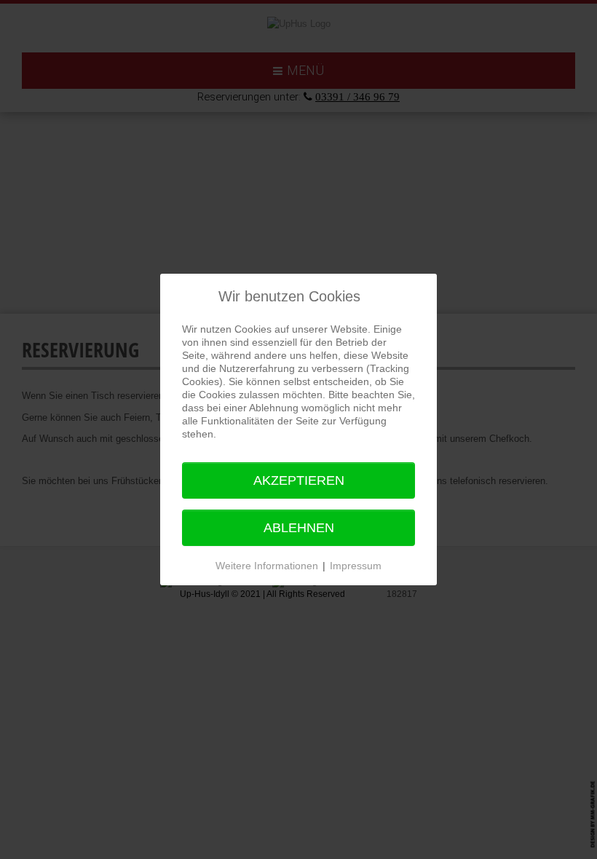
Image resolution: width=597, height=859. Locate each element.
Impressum (355, 565)
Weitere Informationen (267, 565)
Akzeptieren (298, 480)
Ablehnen (299, 527)
